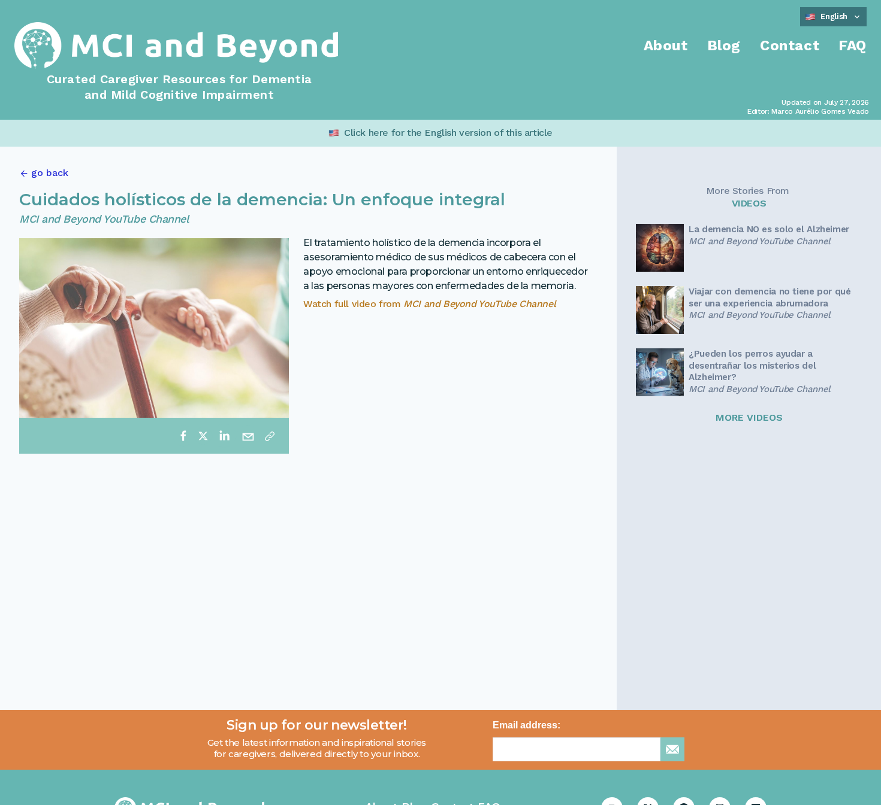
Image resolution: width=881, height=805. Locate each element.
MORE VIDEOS (749, 417)
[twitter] (203, 436)
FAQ (852, 45)
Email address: (526, 725)
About (666, 45)
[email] (248, 436)
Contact (789, 45)
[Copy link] (269, 436)
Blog (724, 45)
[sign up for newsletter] (672, 749)
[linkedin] (224, 436)
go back (49, 172)
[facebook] (183, 436)
